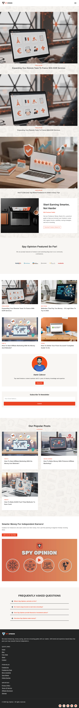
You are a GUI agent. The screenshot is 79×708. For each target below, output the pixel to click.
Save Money (5, 675)
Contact (4, 660)
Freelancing (38, 65)
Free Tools (5, 655)
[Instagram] (64, 705)
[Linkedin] (67, 705)
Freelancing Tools (7, 670)
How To (4, 343)
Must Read (44, 306)
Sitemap (4, 693)
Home (3, 649)
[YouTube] (75, 705)
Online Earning (48, 458)
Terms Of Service (7, 688)
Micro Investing (6, 673)
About (3, 657)
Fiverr (43, 343)
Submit (39, 403)
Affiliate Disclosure (7, 691)
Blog (3, 652)
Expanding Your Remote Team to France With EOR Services (38, 68)
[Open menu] (75, 3)
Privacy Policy (6, 685)
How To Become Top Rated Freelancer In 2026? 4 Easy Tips (39, 192)
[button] (39, 560)
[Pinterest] (71, 705)
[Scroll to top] (75, 700)
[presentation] (38, 37)
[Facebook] (60, 705)
